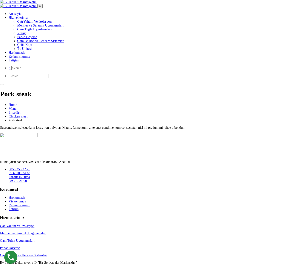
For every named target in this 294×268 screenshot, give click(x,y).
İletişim (14, 209)
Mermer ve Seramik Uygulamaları (23, 233)
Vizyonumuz (17, 201)
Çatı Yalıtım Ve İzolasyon (17, 226)
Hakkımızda (17, 197)
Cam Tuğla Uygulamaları (17, 240)
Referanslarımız (19, 205)
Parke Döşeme (10, 248)
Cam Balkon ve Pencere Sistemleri (23, 255)
